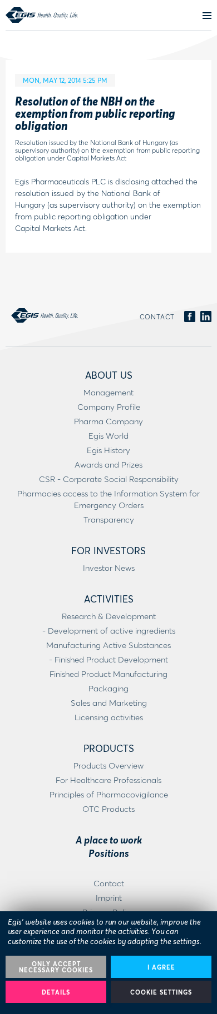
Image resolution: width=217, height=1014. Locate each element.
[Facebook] (189, 317)
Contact (157, 317)
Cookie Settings (161, 992)
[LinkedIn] (205, 317)
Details (56, 992)
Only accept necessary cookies (56, 967)
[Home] (42, 15)
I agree (161, 967)
